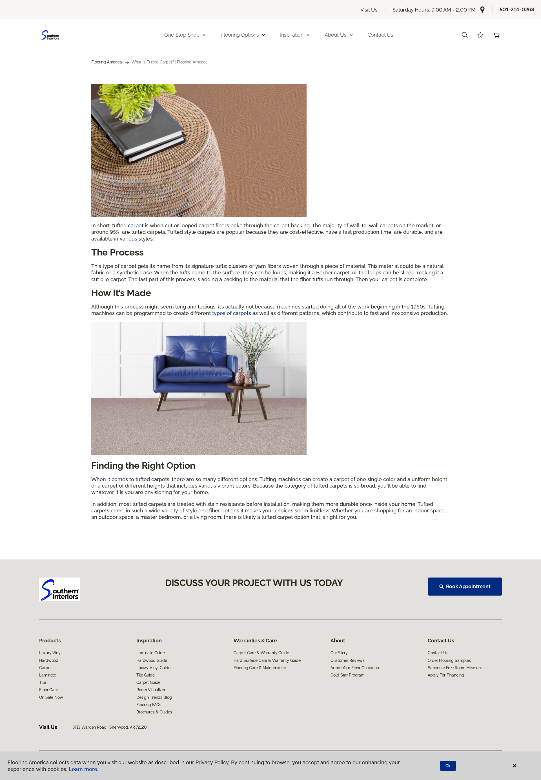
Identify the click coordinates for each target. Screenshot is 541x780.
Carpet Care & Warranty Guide (261, 653)
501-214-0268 (517, 9)
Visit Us (369, 10)
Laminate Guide (150, 653)
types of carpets (231, 313)
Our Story (339, 653)
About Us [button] (336, 35)
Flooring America (106, 62)
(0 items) (496, 35)
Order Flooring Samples (449, 660)
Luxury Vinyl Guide (153, 668)
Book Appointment (468, 586)
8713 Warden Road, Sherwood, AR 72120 (109, 727)
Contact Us (380, 35)
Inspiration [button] (291, 35)
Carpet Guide (148, 682)
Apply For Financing (446, 675)
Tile (42, 682)
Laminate (47, 675)
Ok (448, 766)
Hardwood (48, 660)
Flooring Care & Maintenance (260, 668)
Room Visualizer (150, 690)
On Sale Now (51, 697)
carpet (135, 225)
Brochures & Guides (154, 712)
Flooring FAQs (148, 704)
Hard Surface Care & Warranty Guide (267, 660)
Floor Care (48, 690)
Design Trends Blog (154, 697)
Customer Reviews (348, 660)
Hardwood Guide (151, 660)
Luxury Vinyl (50, 653)
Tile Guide (145, 675)
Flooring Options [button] (240, 35)
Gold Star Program (348, 675)
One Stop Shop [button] (181, 35)
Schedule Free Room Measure (455, 668)
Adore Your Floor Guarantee (355, 668)
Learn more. (83, 769)
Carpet (45, 668)
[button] (464, 35)
